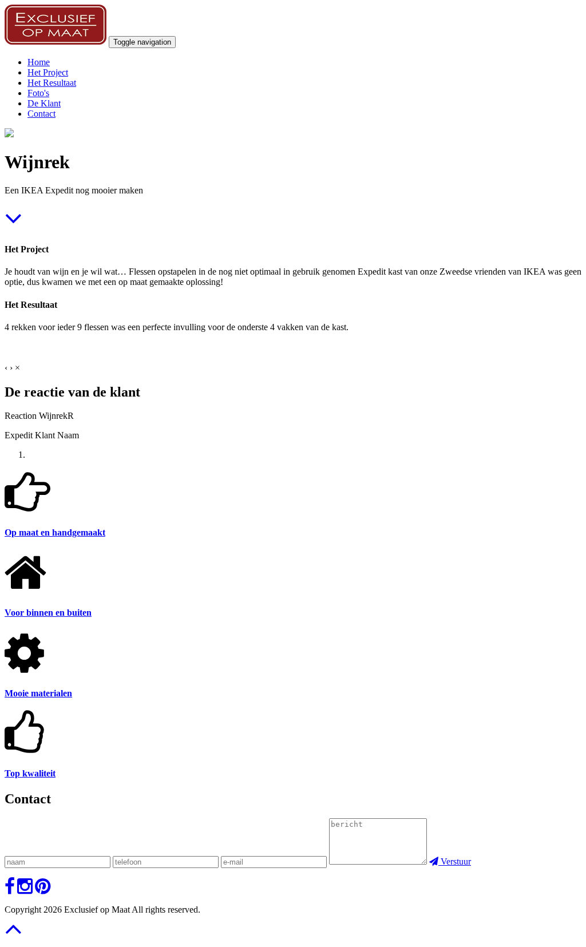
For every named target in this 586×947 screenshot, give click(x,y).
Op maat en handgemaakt (55, 532)
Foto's (38, 93)
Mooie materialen (38, 693)
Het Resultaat (51, 83)
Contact (41, 113)
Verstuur (454, 861)
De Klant (44, 103)
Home (38, 62)
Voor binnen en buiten (48, 612)
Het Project (47, 72)
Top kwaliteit (30, 773)
